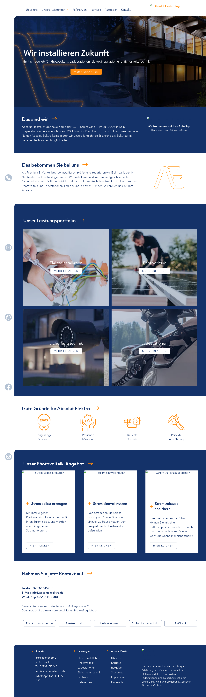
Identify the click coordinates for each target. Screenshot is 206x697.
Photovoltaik (85, 662)
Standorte (117, 672)
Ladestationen (86, 667)
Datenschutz (119, 682)
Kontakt (126, 9)
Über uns (32, 9)
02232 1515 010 (47, 597)
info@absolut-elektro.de (47, 593)
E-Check (83, 677)
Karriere (96, 9)
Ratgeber (111, 9)
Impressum (118, 677)
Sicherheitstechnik (89, 672)
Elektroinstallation (89, 658)
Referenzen (79, 9)
